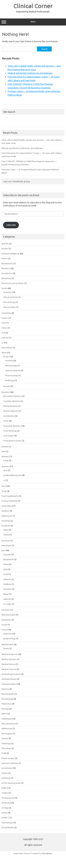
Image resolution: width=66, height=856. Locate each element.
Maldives (7, 584)
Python (5, 773)
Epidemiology (9, 638)
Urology (5, 808)
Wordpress (47, 853)
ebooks (6, 386)
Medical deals (8, 644)
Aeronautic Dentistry (12, 396)
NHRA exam (7, 728)
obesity (5, 738)
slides (4, 788)
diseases (5, 466)
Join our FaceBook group (16, 181)
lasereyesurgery (9, 615)
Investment (6, 545)
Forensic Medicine (9, 501)
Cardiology (6, 313)
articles (5, 248)
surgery (5, 793)
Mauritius (7, 589)
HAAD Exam (7, 516)
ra (4, 480)
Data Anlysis (7, 347)
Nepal (6, 594)
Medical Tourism (9, 669)
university (6, 803)
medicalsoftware (9, 679)
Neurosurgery (9, 307)
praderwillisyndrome (12, 475)
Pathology (6, 743)
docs (4, 486)
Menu (33, 21)
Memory (5, 689)
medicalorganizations (11, 674)
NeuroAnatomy (8, 723)
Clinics (4, 328)
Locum (4, 625)
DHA (4, 451)
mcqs (4, 630)
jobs (3, 550)
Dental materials (10, 411)
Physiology (6, 748)
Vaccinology (7, 822)
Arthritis (5, 244)
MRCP (4, 714)
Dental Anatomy (10, 406)
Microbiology (9, 302)
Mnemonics (7, 704)
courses (5, 338)
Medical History (8, 664)
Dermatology (11, 365)
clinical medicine (10, 297)
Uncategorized (8, 798)
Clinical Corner (33, 6)
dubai (5, 530)
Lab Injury (6, 610)
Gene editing (7, 506)
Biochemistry (7, 263)
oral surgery (8, 436)
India (5, 569)
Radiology (9, 380)
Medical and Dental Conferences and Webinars (30, 73)
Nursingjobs (7, 733)
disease (5, 456)
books (4, 288)
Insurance (6, 541)
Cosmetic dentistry (11, 401)
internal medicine (12, 370)
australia (7, 554)
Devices (5, 446)
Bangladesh (8, 559)
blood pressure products (13, 283)
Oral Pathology (10, 431)
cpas (5, 470)
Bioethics (6, 268)
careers (5, 318)
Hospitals (6, 526)
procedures (7, 768)
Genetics (5, 511)
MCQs (6, 421)
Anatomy (7, 634)
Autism (5, 258)
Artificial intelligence (10, 253)
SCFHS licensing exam (11, 783)
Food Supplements (10, 496)
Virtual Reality (8, 827)
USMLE (5, 813)
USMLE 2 (5, 817)
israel (5, 574)
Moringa (5, 709)
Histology (6, 521)
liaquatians (6, 620)
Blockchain (6, 278)
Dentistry (6, 392)
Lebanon (7, 579)
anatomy (7, 292)
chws (4, 323)
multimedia (7, 719)
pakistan (7, 599)
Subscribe (11, 225)
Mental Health (8, 694)
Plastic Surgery (8, 758)
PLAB (4, 753)
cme (3, 333)
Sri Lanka (7, 604)
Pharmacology (11, 375)
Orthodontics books (12, 441)
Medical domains (9, 659)
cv (2, 343)
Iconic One (18, 853)
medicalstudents (9, 684)
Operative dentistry (12, 426)
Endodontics (9, 416)
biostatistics (7, 273)
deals (4, 352)
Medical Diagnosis (9, 654)
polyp (5, 460)
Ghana (6, 535)
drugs (4, 491)
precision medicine (10, 763)
